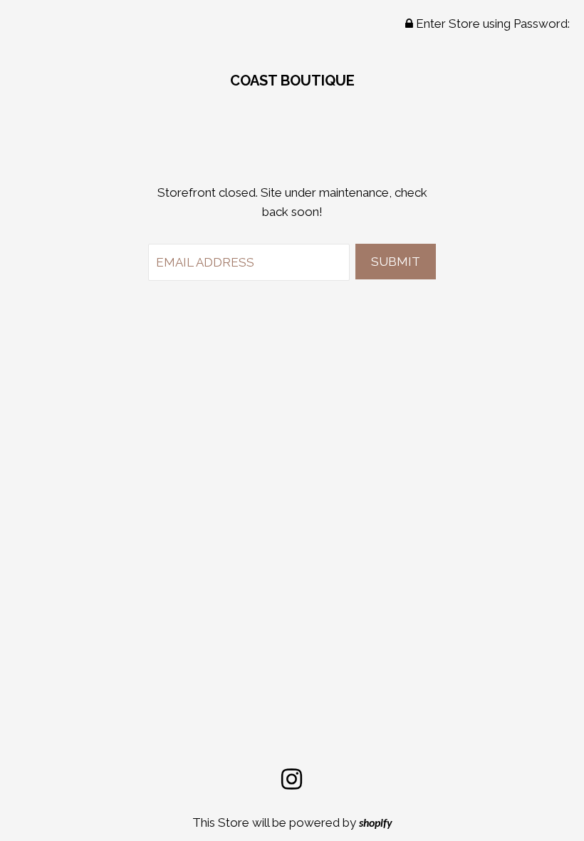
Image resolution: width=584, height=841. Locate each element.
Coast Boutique (292, 80)
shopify (375, 824)
